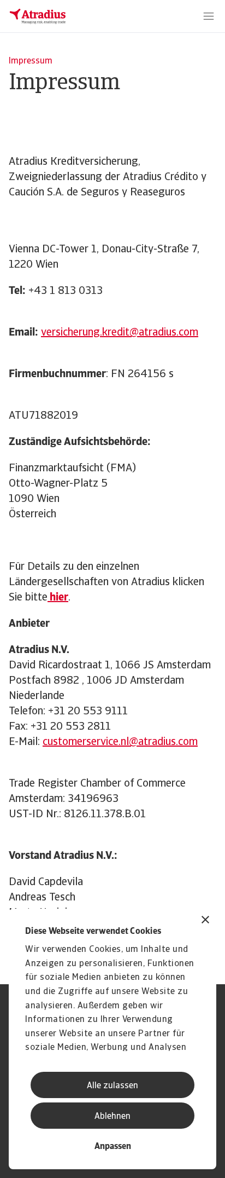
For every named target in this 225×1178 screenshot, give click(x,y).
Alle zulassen (112, 1086)
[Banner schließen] (205, 921)
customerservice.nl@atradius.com (120, 742)
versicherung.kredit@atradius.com (119, 332)
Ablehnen (112, 1116)
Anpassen (112, 1146)
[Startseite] (37, 16)
